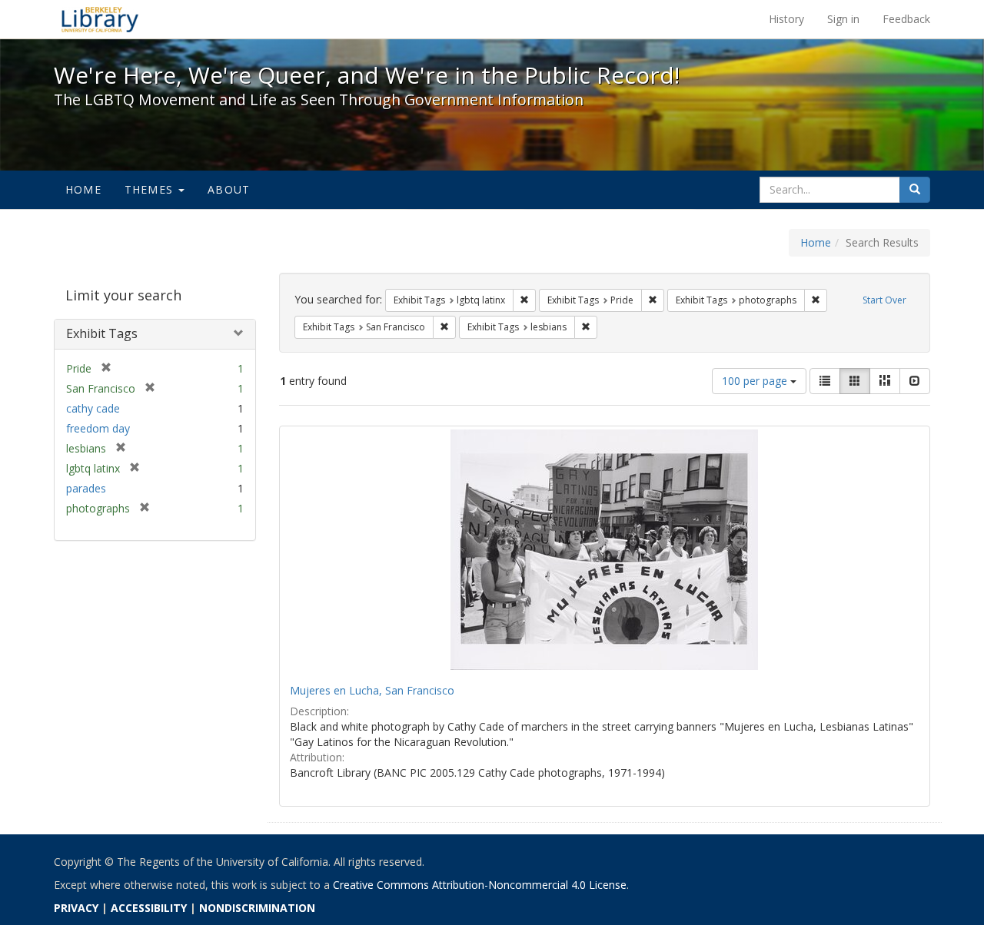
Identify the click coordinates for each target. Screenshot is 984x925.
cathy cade (93, 408)
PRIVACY (76, 907)
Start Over (884, 300)
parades (86, 488)
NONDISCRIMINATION (257, 907)
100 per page (756, 380)
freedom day (98, 428)
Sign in (843, 19)
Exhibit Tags (102, 333)
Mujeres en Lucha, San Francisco (372, 690)
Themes (151, 189)
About (229, 189)
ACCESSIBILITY (149, 907)
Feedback (906, 19)
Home (83, 189)
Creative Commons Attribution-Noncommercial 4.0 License (480, 884)
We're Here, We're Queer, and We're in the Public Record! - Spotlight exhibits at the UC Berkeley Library (100, 19)
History (786, 19)
